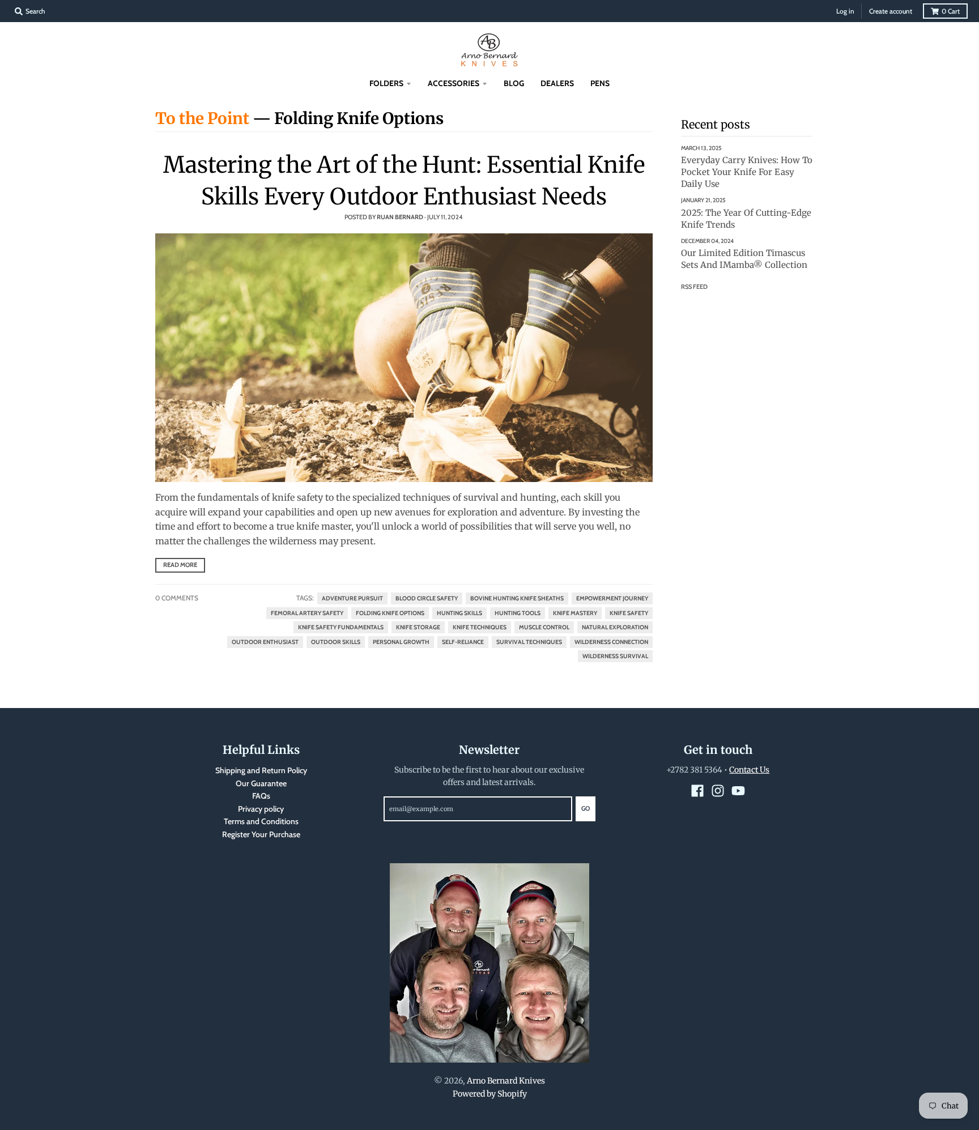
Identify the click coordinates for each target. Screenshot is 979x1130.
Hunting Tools (517, 613)
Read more (180, 565)
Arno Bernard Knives (506, 1081)
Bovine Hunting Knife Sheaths (517, 598)
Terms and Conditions (261, 821)
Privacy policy (261, 809)
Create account (890, 11)
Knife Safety (629, 613)
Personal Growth (401, 642)
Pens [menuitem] (600, 83)
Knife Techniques (479, 627)
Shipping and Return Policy (261, 770)
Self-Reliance (463, 642)
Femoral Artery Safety (307, 613)
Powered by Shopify (490, 1094)
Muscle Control (544, 627)
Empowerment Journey (612, 598)
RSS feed (694, 287)
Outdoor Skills (335, 642)
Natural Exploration (615, 627)
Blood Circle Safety (426, 598)
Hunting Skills (459, 613)
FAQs (261, 796)
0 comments (176, 598)
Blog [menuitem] (514, 83)
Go (585, 808)
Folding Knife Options (390, 613)
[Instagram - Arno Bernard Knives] (718, 791)
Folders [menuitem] (386, 83)
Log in (845, 11)
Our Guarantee (261, 783)
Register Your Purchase (261, 834)
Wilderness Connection (611, 642)
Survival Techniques (529, 642)
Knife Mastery (575, 613)
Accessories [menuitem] (453, 83)
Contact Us (749, 770)
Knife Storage (418, 627)
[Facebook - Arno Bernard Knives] (697, 791)
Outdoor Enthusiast (265, 642)
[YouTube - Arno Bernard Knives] (738, 791)
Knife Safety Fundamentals (341, 627)
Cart (951, 11)
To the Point (202, 118)
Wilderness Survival (615, 656)
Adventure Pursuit (352, 598)
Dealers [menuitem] (557, 83)
